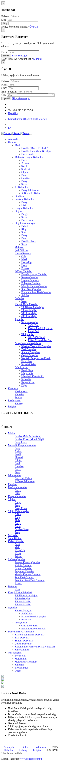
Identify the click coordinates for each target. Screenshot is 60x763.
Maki (24, 259)
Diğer (24, 385)
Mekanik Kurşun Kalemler (29, 157)
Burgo (24, 214)
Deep (24, 160)
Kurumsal (13, 388)
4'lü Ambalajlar (29, 316)
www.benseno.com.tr (31, 758)
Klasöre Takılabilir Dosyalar (36, 346)
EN (10, 127)
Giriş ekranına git (21, 98)
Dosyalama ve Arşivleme (28, 343)
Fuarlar (18, 397)
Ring (23, 229)
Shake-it (25, 169)
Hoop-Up (26, 262)
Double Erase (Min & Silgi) (35, 151)
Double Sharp (28, 241)
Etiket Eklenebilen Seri (40, 340)
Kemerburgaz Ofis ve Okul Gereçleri (27, 119)
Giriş (5, 23)
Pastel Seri (33, 331)
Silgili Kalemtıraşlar (25, 223)
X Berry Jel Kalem (31, 193)
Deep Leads (27, 154)
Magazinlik (27, 373)
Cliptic (24, 172)
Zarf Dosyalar (28, 349)
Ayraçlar (19, 319)
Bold (23, 175)
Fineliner (19, 196)
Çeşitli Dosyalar (29, 355)
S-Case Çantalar (23, 271)
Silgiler (18, 211)
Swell (24, 166)
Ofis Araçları (21, 367)
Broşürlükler (27, 382)
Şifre (3, 19)
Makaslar (19, 247)
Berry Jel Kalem (29, 190)
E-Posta (5, 16)
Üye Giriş (13, 113)
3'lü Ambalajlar (29, 313)
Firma (4, 84)
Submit (6, 55)
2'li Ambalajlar (29, 310)
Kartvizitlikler (28, 364)
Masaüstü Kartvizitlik (32, 376)
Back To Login (20, 55)
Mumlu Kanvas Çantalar (34, 286)
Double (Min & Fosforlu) (34, 148)
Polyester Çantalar (30, 283)
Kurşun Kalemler (24, 208)
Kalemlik (26, 379)
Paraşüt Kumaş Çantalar (34, 274)
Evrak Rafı (27, 370)
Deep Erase (27, 220)
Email (4, 52)
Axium (25, 163)
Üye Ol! (33, 26)
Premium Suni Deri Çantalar (36, 292)
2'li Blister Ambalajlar (32, 307)
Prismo (25, 268)
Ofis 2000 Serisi (36, 337)
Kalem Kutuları (23, 253)
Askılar (25, 295)
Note (23, 301)
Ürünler (12, 142)
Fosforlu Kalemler (24, 199)
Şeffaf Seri (33, 325)
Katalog (19, 403)
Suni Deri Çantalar (31, 289)
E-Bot (24, 226)
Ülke (3, 94)
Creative (25, 178)
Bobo (24, 238)
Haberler (19, 394)
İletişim (12, 406)
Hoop (24, 265)
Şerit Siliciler (21, 250)
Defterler (19, 298)
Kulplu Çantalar (29, 277)
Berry (24, 181)
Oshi (23, 256)
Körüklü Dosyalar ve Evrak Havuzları (35, 646)
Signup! (37, 58)
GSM (4, 88)
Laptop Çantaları (30, 280)
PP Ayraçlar (27, 334)
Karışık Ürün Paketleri (26, 304)
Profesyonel (14, 400)
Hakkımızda (21, 391)
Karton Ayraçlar (29, 322)
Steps (24, 184)
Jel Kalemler (21, 187)
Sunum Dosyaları (30, 352)
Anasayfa (13, 139)
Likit (23, 205)
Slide (24, 232)
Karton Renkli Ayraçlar (40, 328)
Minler (18, 145)
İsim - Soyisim (8, 91)
